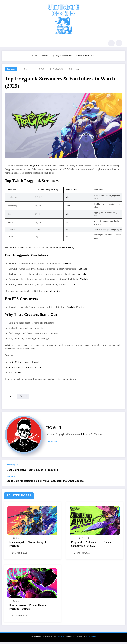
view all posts (52, 441)
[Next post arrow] (119, 480)
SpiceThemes (91, 636)
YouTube (66, 263)
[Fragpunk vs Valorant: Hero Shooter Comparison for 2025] (95, 520)
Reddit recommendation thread (48, 291)
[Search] (111, 43)
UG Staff (41, 69)
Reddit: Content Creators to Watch (25, 367)
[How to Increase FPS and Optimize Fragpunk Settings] (32, 583)
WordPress (61, 636)
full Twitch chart (20, 247)
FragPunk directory (65, 247)
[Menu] (6, 43)
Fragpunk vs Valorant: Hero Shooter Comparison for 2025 (92, 544)
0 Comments (74, 69)
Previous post (12, 465)
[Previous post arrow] (119, 468)
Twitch (67, 197)
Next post (11, 476)
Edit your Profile (89, 434)
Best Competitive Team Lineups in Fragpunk (32, 469)
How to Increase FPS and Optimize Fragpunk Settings (28, 607)
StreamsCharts (15, 372)
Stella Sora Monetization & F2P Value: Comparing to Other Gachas (45, 480)
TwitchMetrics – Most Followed (24, 362)
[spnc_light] (119, 43)
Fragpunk (11, 69)
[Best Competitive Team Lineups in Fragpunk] (32, 520)
